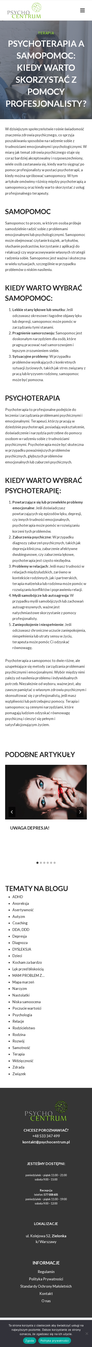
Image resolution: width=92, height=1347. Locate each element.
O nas (46, 1301)
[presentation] (46, 792)
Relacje (18, 1021)
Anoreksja (20, 903)
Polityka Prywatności (46, 1279)
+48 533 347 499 (46, 1136)
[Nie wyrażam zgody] (87, 1333)
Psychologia (22, 1015)
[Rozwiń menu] (82, 10)
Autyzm (18, 916)
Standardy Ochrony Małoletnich (46, 1286)
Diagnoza (20, 942)
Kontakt (46, 1293)
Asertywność (23, 910)
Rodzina (18, 1034)
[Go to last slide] (12, 812)
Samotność (21, 1047)
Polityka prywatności (54, 1340)
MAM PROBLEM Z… (28, 975)
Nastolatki (21, 995)
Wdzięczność (22, 1060)
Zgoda (29, 1340)
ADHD (17, 896)
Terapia (46, 33)
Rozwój (18, 1041)
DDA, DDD (20, 929)
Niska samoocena (26, 1002)
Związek (19, 1074)
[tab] (37, 863)
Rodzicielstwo (23, 1028)
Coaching (20, 923)
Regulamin (46, 1271)
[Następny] (80, 812)
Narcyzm (19, 988)
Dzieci (17, 955)
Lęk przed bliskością (28, 969)
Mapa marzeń (23, 982)
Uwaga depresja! (29, 827)
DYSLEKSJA (21, 949)
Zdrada (18, 1067)
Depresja (19, 936)
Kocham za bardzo (27, 962)
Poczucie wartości (26, 1008)
